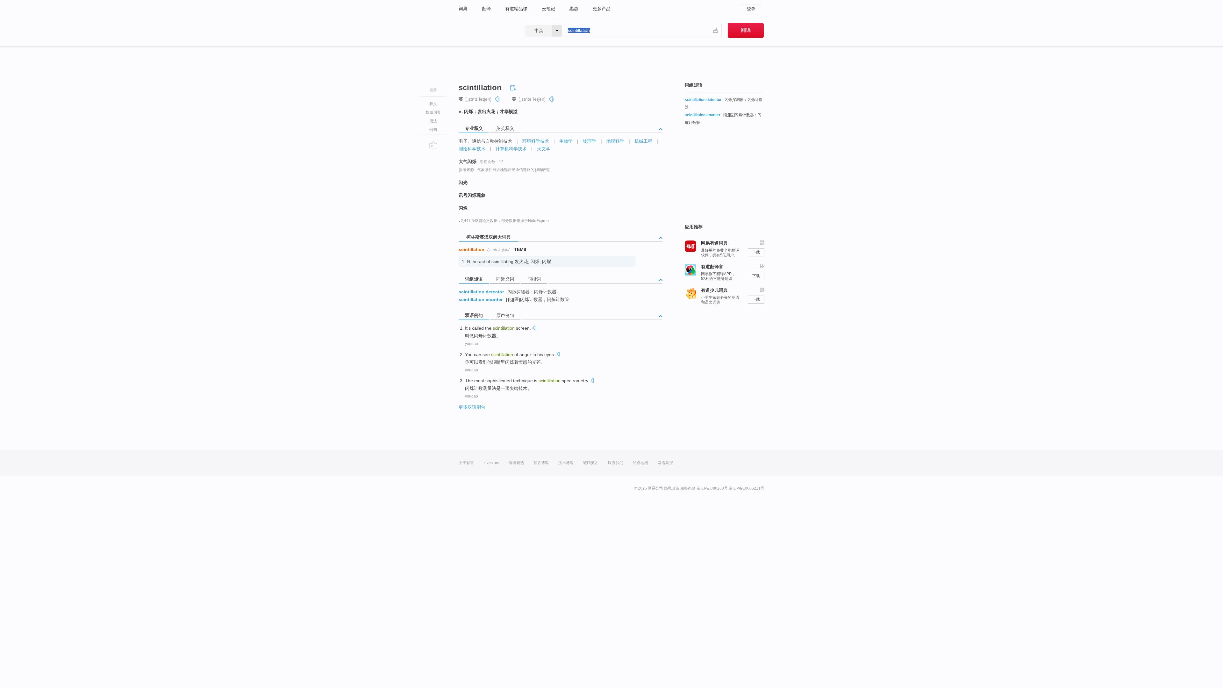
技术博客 (566, 463)
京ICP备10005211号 (746, 488)
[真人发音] (497, 99)
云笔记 (548, 8)
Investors (491, 463)
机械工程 (643, 141)
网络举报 (665, 463)
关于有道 (466, 463)
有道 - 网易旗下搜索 (485, 30)
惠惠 (573, 8)
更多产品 (602, 8)
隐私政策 (671, 488)
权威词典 (433, 112)
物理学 (589, 141)
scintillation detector (481, 291)
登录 (751, 8)
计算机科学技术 (511, 148)
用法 (433, 121)
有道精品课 (516, 8)
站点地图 (640, 463)
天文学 (543, 148)
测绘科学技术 (472, 148)
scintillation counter (481, 299)
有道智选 (516, 463)
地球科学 (615, 141)
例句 (433, 129)
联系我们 (615, 463)
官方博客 (541, 463)
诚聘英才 (590, 463)
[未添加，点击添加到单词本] (514, 87)
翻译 (486, 8)
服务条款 (688, 488)
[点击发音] (533, 328)
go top (433, 144)
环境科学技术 (535, 141)
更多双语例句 (472, 407)
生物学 (566, 141)
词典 (463, 8)
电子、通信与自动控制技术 (485, 141)
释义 (433, 104)
